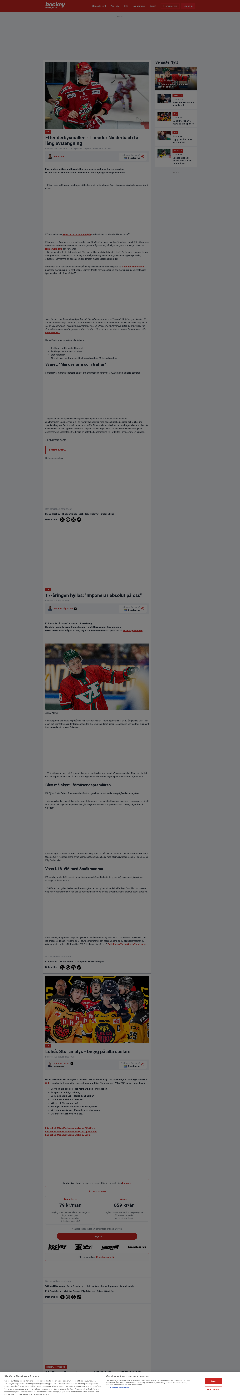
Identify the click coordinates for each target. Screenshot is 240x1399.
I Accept (213, 1381)
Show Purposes (213, 1389)
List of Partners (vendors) (117, 1387)
